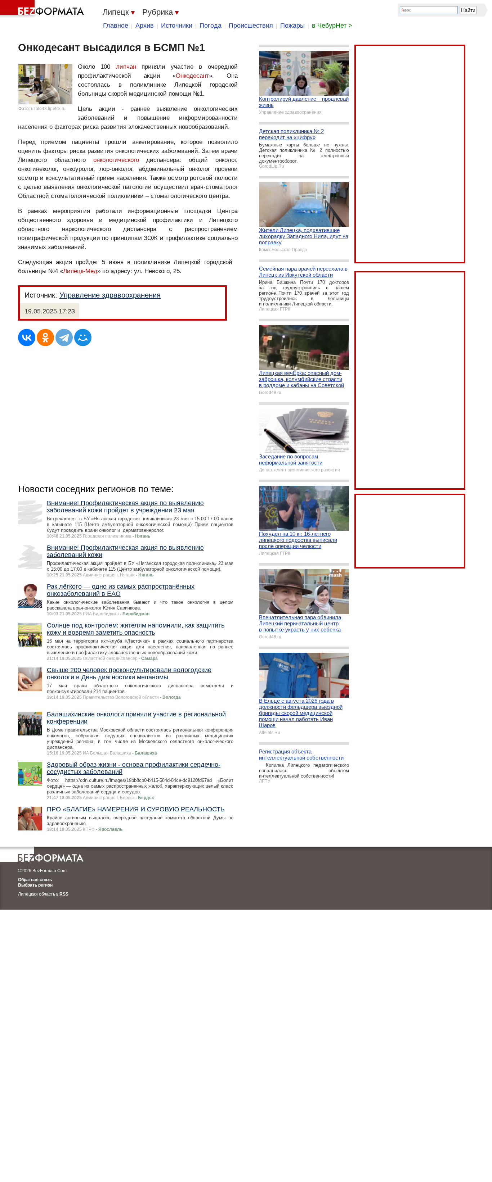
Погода (211, 25)
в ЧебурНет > (332, 25)
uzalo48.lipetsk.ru (48, 108)
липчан (126, 66)
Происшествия (251, 25)
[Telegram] (64, 337)
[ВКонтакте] (26, 337)
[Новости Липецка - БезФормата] (43, 9)
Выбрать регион (35, 885)
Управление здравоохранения (110, 295)
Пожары (292, 25)
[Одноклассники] (45, 337)
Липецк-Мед (80, 271)
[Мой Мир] (82, 337)
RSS (63, 894)
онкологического (116, 160)
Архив (144, 25)
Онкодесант (192, 75)
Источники (176, 25)
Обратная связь (35, 879)
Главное (115, 25)
